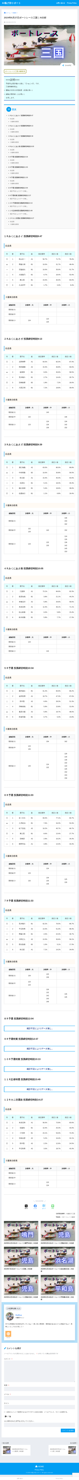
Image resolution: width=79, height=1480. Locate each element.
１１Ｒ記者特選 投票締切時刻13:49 (20, 210)
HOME (40, 1466)
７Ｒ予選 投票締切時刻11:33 (18, 177)
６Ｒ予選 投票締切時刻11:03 (18, 167)
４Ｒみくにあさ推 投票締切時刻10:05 (21, 146)
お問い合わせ (60, 3)
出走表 (12, 119)
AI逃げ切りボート (11, 3)
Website (8, 1337)
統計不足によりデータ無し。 (19, 191)
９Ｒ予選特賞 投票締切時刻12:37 (19, 195)
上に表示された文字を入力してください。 (19, 1421)
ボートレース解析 (69, 1217)
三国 (73, 1213)
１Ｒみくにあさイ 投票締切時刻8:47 (20, 115)
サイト (6, 1403)
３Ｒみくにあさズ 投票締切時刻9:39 (20, 136)
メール (7, 1394)
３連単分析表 (14, 121)
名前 (6, 1385)
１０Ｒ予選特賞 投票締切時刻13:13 (20, 203)
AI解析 (68, 1213)
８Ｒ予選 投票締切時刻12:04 (18, 188)
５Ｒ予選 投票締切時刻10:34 (18, 157)
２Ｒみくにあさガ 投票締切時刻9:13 (20, 126)
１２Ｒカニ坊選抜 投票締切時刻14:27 (21, 218)
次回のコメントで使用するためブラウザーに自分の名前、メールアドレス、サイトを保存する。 (37, 1412)
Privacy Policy (71, 3)
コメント (8, 1359)
